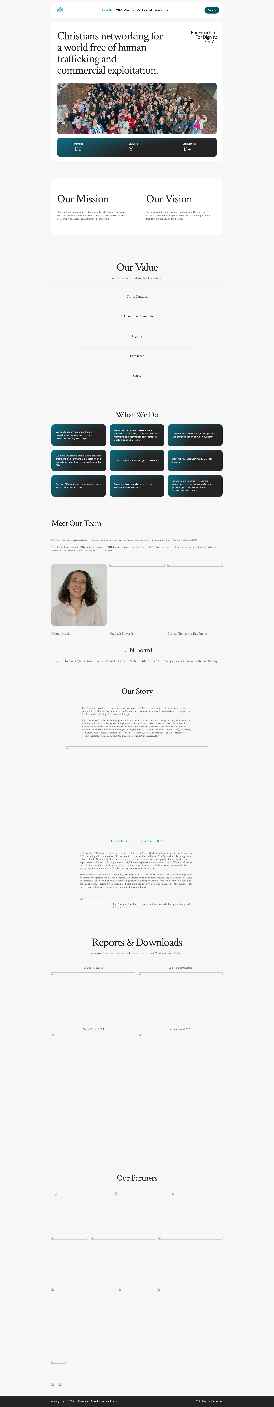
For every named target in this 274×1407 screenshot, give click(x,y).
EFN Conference (125, 10)
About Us (107, 10)
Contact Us (161, 10)
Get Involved (144, 10)
